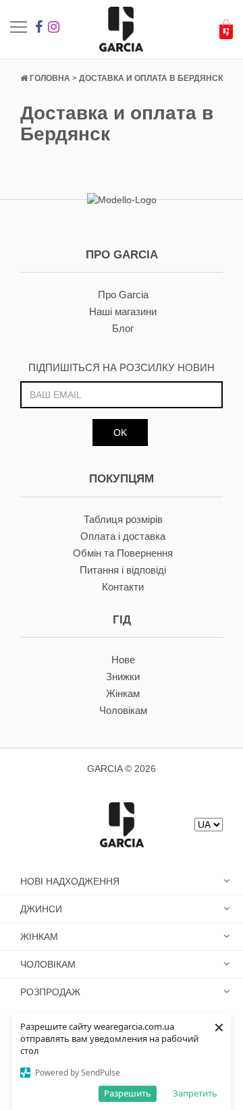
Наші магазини (123, 311)
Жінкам (123, 693)
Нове (123, 659)
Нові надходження (69, 881)
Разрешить (127, 1093)
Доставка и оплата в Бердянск (151, 78)
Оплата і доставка (122, 536)
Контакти (123, 586)
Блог (123, 328)
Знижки (123, 676)
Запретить (195, 1093)
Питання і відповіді (123, 570)
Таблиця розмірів (123, 519)
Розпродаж (50, 992)
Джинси (41, 909)
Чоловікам (123, 710)
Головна (50, 78)
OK (120, 432)
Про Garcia (123, 294)
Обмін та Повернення (123, 553)
